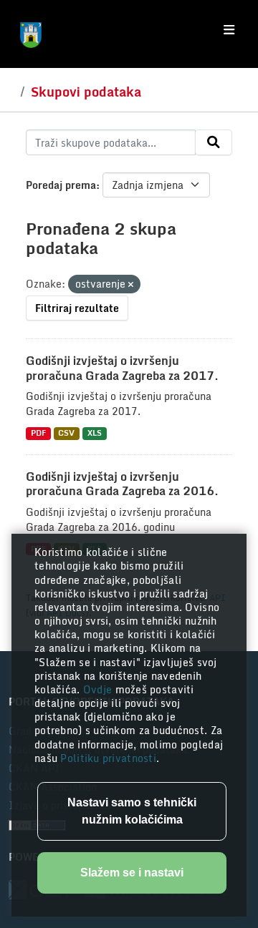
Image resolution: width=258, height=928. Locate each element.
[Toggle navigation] (229, 30)
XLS (94, 433)
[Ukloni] (130, 284)
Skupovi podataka (86, 92)
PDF (38, 433)
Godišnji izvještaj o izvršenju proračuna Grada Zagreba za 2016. (122, 484)
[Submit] (213, 142)
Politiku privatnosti (108, 758)
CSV (66, 433)
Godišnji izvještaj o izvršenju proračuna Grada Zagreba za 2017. (122, 368)
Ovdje (99, 689)
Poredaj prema (61, 185)
